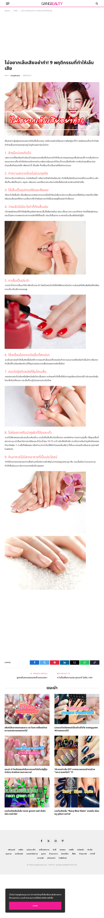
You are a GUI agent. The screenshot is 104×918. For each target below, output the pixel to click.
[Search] (96, 4)
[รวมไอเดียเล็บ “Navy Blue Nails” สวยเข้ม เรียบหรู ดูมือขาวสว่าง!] (76, 792)
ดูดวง (43, 853)
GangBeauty (15, 75)
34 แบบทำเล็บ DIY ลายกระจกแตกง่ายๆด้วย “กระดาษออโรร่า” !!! (74, 771)
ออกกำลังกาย (32, 853)
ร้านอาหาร (53, 853)
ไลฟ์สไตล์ (63, 858)
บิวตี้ (54, 849)
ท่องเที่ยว (65, 853)
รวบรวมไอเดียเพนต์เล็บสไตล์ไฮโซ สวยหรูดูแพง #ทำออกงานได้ (76, 729)
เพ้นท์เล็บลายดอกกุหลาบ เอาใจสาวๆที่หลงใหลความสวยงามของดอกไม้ (26, 729)
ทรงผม (63, 849)
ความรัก (40, 858)
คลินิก (21, 849)
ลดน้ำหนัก (19, 853)
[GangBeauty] (52, 3)
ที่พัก (74, 853)
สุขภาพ (9, 853)
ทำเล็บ (90, 849)
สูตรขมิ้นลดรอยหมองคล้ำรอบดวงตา (32, 677)
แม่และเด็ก (31, 849)
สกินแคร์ (11, 849)
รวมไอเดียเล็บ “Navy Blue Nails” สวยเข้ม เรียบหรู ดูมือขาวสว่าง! (76, 813)
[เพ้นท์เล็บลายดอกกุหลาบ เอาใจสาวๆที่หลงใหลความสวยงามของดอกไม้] (27, 709)
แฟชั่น (71, 849)
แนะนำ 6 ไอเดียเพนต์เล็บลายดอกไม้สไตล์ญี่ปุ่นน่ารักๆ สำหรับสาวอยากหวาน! (26, 771)
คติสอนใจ (51, 858)
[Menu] (7, 4)
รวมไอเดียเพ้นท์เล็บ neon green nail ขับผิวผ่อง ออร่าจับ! (25, 813)
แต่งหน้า (80, 849)
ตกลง (35, 905)
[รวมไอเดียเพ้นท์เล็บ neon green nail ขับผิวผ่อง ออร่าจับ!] (27, 792)
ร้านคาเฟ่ (83, 853)
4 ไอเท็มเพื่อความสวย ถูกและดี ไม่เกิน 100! (74, 677)
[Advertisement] (52, 37)
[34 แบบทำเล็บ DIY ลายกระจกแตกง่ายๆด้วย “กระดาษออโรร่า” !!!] (76, 751)
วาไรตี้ (92, 853)
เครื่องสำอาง (44, 849)
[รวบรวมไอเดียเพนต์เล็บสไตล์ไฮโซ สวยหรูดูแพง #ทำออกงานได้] (76, 709)
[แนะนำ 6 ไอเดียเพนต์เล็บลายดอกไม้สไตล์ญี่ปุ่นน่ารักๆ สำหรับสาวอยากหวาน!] (27, 751)
